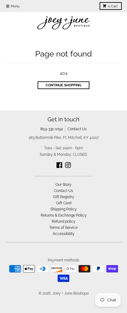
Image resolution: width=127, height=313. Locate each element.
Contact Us (77, 129)
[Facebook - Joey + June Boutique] (59, 165)
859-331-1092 (51, 129)
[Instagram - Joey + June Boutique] (68, 165)
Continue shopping (63, 85)
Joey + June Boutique (70, 293)
